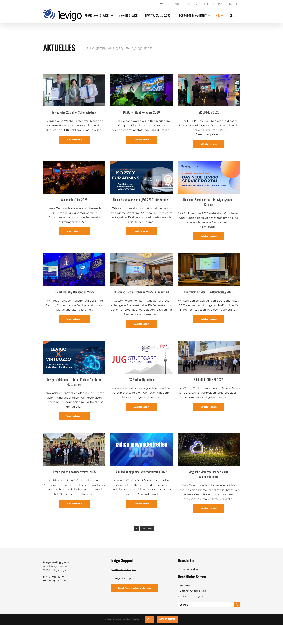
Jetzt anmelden (188, 569)
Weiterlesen (74, 139)
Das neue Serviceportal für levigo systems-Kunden (208, 202)
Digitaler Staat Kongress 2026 (141, 112)
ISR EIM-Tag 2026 (208, 112)
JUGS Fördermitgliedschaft (141, 379)
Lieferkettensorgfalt (191, 596)
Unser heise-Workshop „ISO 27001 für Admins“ (141, 199)
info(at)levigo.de (56, 580)
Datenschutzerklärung (193, 590)
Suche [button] (233, 3)
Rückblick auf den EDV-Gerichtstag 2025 (208, 291)
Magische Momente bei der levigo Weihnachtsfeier (209, 474)
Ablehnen (167, 619)
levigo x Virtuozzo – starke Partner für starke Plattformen (74, 382)
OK (149, 619)
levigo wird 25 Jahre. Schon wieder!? (74, 112)
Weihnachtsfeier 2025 (74, 199)
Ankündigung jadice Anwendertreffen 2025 (141, 471)
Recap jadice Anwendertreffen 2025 (74, 471)
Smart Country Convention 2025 (74, 291)
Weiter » (147, 528)
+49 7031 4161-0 (55, 576)
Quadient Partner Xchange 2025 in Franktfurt (141, 291)
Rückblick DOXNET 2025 (208, 379)
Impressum (186, 585)
